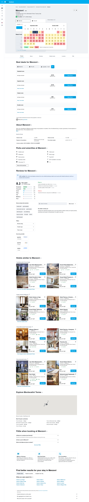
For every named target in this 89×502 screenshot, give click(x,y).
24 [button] (36, 41)
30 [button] (33, 43)
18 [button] (39, 38)
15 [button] (30, 38)
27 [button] (25, 43)
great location (29, 209)
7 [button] (55, 35)
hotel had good (19, 217)
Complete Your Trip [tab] (39, 473)
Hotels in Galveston (20, 484)
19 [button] (42, 38)
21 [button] (28, 41)
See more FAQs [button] (37, 444)
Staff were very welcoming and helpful (47, 185)
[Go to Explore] (2, 16)
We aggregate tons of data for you (24, 496)
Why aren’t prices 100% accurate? (24, 498)
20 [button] (25, 41)
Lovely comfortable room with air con (47, 184)
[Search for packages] (2, 13)
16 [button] (33, 38)
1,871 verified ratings (27, 16)
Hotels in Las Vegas (20, 479)
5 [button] (42, 32)
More (17, 131)
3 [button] (36, 32)
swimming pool (19, 211)
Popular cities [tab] (20, 473)
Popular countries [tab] (29, 473)
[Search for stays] (2, 8)
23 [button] (33, 41)
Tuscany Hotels (29, 6)
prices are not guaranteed (43, 490)
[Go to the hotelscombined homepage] (9, 1)
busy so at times (20, 214)
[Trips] (2, 19)
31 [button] (63, 43)
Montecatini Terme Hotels (40, 6)
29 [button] (30, 43)
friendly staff (19, 206)
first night (26, 214)
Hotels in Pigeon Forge (21, 481)
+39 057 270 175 (19, 15)
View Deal (43, 273)
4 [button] (39, 32)
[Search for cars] (2, 10)
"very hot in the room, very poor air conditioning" (49, 192)
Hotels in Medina (60, 481)
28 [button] (28, 43)
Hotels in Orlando (40, 481)
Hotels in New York (20, 483)
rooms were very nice (21, 209)
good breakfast (26, 206)
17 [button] (36, 38)
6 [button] (52, 35)
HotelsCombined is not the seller (24, 494)
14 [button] (28, 38)
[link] (26, 289)
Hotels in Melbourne (61, 479)
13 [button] (25, 38)
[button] (2, 2)
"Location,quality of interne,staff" (46, 187)
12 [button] (42, 35)
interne (30, 214)
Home (17, 6)
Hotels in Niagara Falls (61, 484)
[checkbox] (22, 238)
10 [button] (36, 35)
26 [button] (42, 41)
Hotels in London (60, 483)
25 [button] (39, 41)
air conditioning (27, 211)
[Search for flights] (2, 5)
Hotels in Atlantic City (41, 483)
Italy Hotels (21, 6)
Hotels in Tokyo (40, 484)
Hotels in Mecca (40, 479)
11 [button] (39, 35)
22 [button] (30, 41)
